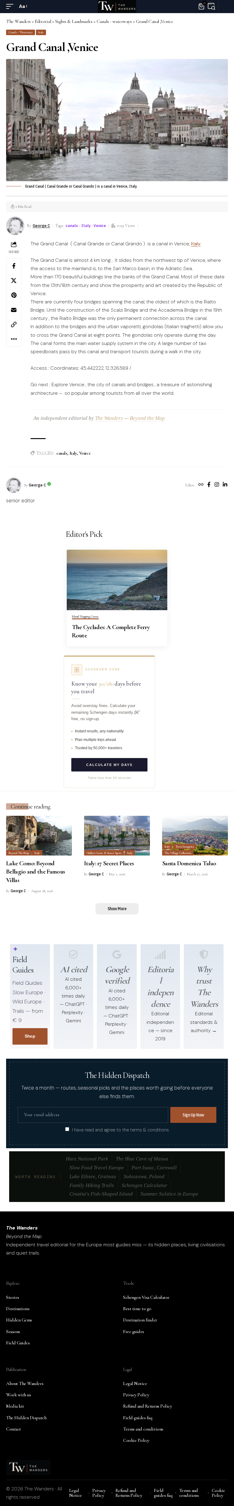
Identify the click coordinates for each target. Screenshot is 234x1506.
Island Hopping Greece (85, 616)
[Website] (201, 485)
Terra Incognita (185, 846)
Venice (100, 225)
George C (41, 225)
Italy (41, 32)
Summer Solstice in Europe (169, 1194)
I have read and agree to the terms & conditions (120, 1129)
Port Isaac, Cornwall (154, 1168)
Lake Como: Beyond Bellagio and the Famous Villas (35, 871)
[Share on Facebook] (13, 265)
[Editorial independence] (160, 954)
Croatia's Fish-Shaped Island (101, 1194)
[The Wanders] (117, 6)
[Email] (13, 309)
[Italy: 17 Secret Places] (117, 836)
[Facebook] (209, 485)
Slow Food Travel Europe (96, 1168)
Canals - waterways (21, 32)
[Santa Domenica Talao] (195, 836)
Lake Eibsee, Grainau (92, 1176)
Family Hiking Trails (91, 1185)
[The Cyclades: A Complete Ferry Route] (117, 580)
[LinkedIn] (225, 485)
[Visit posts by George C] (13, 485)
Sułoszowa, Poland (144, 1176)
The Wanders (109, 418)
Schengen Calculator (144, 1185)
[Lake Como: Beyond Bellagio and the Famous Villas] (39, 836)
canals (72, 225)
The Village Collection (178, 853)
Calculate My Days (109, 765)
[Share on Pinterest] (13, 295)
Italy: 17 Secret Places (109, 863)
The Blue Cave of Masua (142, 1159)
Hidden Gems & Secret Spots (104, 853)
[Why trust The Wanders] (203, 954)
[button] (11, 6)
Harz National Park (87, 1159)
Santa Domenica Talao (189, 863)
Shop (30, 1036)
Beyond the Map (147, 418)
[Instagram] (217, 485)
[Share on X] (13, 280)
